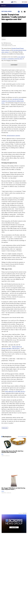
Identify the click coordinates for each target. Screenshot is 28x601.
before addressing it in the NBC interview (15, 391)
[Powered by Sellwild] (24, 513)
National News (7, 11)
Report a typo (4, 427)
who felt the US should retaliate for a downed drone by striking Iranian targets (13, 100)
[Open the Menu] (2, 2)
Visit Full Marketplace (22, 436)
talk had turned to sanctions (13, 135)
